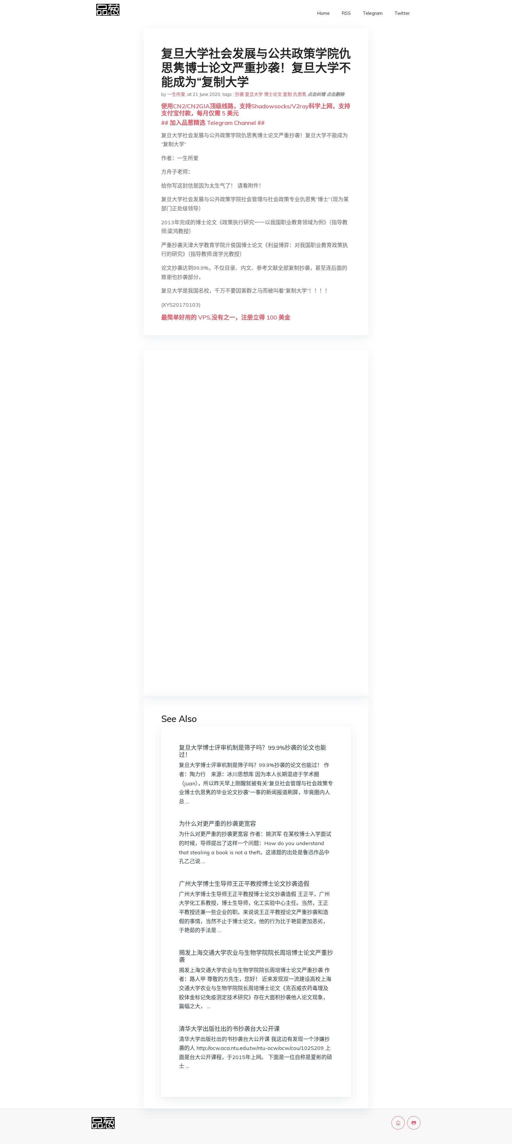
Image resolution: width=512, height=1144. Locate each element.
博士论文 (273, 94)
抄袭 (239, 94)
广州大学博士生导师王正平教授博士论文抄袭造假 (244, 883)
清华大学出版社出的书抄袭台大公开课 (229, 1028)
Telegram (373, 13)
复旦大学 (254, 94)
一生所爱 (176, 94)
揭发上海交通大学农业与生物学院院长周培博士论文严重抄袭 (256, 956)
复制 (287, 94)
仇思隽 (299, 94)
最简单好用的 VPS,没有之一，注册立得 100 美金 (225, 317)
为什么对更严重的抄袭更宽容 (217, 823)
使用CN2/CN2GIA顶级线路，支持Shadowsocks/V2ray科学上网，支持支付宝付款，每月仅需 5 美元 (255, 109)
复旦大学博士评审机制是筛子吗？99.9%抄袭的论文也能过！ (252, 751)
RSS (346, 13)
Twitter (402, 13)
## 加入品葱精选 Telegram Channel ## (213, 122)
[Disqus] (256, 448)
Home (323, 13)
